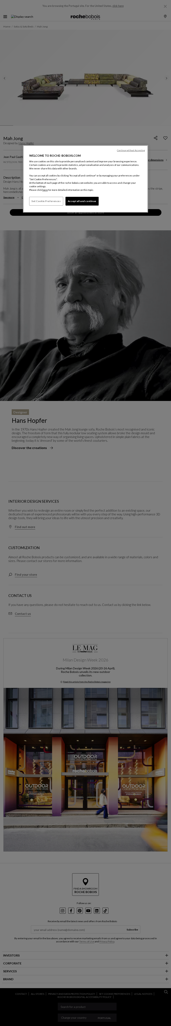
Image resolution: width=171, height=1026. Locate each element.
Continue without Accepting (131, 150)
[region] (85, 179)
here (45, 190)
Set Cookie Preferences (46, 201)
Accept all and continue (82, 201)
